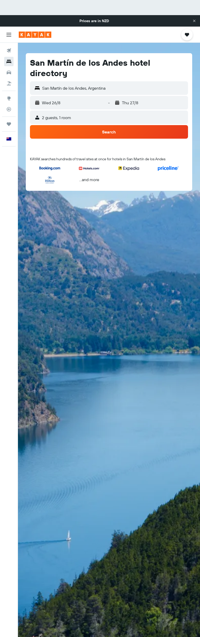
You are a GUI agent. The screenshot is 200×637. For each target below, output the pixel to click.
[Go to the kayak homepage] (35, 35)
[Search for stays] (9, 61)
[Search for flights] (9, 50)
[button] (194, 21)
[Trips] (9, 124)
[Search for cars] (9, 72)
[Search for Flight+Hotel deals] (9, 83)
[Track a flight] (9, 109)
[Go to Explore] (9, 98)
